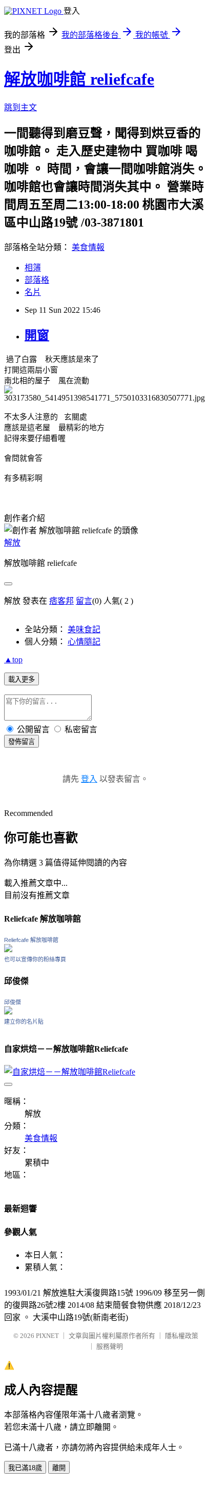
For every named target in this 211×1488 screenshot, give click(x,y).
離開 (59, 1468)
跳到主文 (20, 107)
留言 (84, 601)
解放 (12, 542)
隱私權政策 (181, 1336)
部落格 (37, 280)
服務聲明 (109, 1346)
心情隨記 (84, 641)
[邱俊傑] (8, 1011)
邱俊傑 (12, 1002)
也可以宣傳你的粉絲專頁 (35, 959)
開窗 (37, 335)
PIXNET (47, 1336)
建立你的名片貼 (24, 1022)
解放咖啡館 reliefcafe (79, 79)
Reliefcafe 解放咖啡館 (31, 940)
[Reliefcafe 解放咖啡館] (8, 949)
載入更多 (21, 679)
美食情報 (88, 247)
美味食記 (84, 629)
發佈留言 (21, 742)
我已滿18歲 (25, 1468)
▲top (13, 659)
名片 (33, 292)
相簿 (33, 267)
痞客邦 (61, 601)
